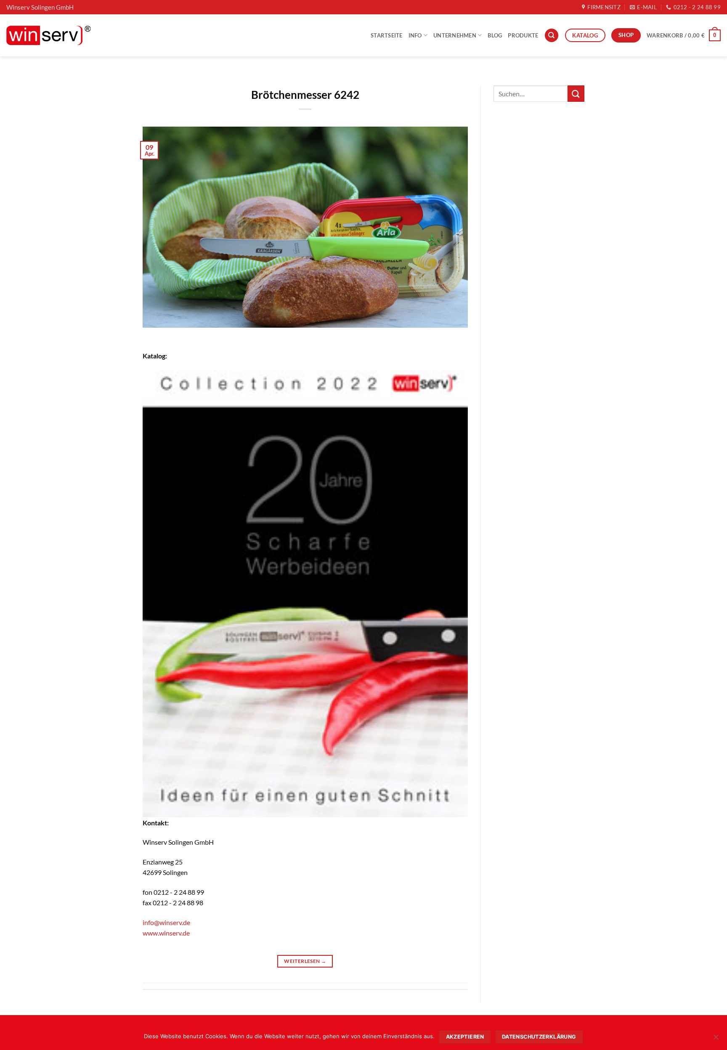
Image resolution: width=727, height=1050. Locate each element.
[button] (684, 35)
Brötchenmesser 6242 (305, 94)
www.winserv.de (166, 933)
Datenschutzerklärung (539, 1037)
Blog (495, 35)
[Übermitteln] (576, 93)
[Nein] (716, 1039)
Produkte (523, 35)
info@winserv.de (166, 922)
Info (415, 35)
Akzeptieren (465, 1037)
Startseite (387, 35)
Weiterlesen (305, 961)
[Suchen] (551, 35)
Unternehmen (454, 35)
